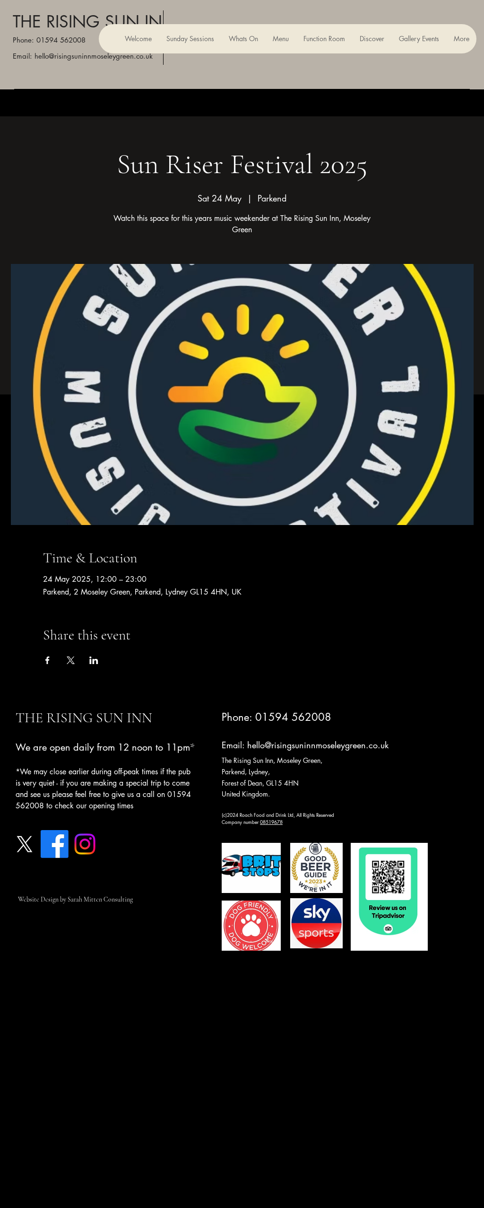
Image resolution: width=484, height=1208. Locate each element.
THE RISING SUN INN (94, 21)
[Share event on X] (70, 660)
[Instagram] (85, 844)
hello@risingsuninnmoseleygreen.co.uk (318, 745)
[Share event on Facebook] (47, 660)
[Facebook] (55, 844)
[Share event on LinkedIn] (93, 660)
